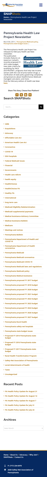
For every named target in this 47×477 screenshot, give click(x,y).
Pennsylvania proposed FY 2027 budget (21, 317)
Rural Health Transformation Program (21, 356)
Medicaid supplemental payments (19, 212)
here (5, 83)
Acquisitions (10, 128)
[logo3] (12, 4)
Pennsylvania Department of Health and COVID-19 (21, 240)
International (10, 198)
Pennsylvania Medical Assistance (18, 276)
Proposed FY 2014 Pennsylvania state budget (20, 337)
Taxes (7, 370)
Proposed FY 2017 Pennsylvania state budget (20, 350)
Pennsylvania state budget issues (16, 44)
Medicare (9, 225)
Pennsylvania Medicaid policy (27, 42)
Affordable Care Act (13, 138)
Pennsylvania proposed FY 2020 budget (21, 290)
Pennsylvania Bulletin (14, 235)
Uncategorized (11, 374)
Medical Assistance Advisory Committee (21, 216)
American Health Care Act (16, 142)
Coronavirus (10, 147)
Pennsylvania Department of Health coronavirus (20, 247)
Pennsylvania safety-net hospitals (19, 326)
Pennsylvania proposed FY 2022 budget (21, 299)
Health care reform (13, 175)
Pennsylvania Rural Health (16, 322)
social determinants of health (17, 365)
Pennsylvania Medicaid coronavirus (19, 257)
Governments (10, 170)
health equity (10, 179)
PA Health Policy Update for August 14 (21, 396)
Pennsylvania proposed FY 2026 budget (21, 313)
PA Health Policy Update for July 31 (19, 405)
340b (7, 124)
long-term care (11, 202)
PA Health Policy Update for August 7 (20, 400)
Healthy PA (9, 193)
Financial (8, 165)
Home (6, 17)
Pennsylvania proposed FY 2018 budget (21, 285)
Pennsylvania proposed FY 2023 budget (21, 303)
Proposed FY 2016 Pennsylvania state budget (20, 343)
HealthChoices (11, 184)
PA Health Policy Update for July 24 (19, 410)
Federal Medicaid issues (15, 161)
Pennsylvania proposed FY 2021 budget (21, 294)
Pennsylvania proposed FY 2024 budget (21, 308)
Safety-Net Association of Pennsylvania (21, 360)
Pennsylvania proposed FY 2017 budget (21, 280)
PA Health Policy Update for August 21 (21, 391)
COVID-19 (9, 152)
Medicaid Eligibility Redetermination (20, 207)
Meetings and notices (14, 230)
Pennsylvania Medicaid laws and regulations (23, 267)
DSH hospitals (11, 156)
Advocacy (9, 133)
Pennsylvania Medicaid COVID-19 (18, 262)
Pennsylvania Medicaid (14, 253)
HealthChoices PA (12, 189)
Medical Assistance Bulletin (16, 221)
